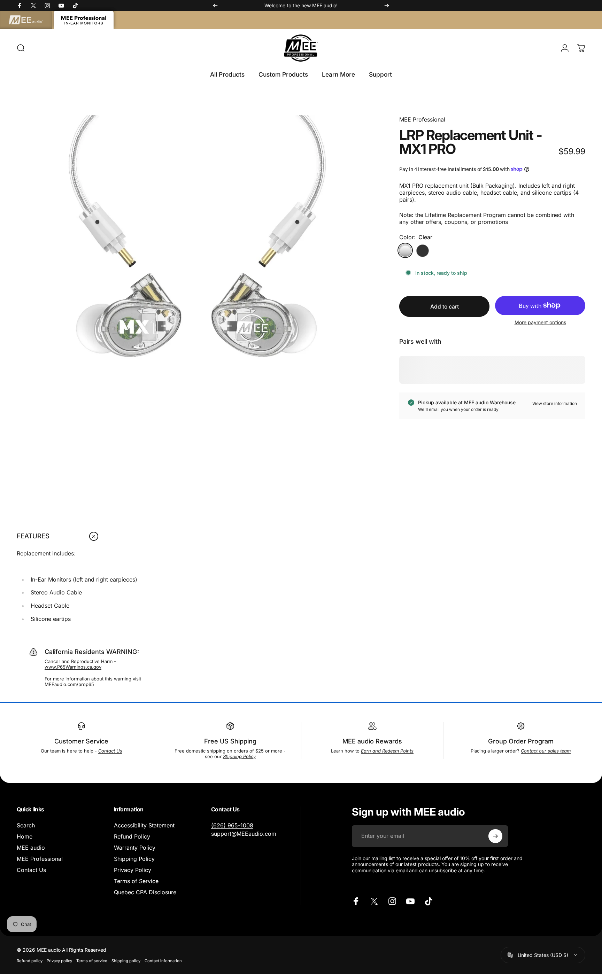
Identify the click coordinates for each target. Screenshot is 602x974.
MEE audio (31, 847)
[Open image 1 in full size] (197, 295)
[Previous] (215, 5)
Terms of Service (136, 881)
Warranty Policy (134, 847)
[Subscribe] (495, 836)
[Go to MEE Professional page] (84, 20)
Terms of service (91, 960)
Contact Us (31, 869)
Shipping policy (125, 960)
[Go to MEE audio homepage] (26, 20)
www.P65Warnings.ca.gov (73, 667)
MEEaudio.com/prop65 (69, 684)
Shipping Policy (134, 858)
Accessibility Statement (144, 825)
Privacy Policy (132, 869)
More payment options (540, 322)
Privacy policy (59, 960)
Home (24, 836)
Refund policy (30, 960)
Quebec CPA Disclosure (145, 892)
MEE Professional (422, 119)
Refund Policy (132, 836)
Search (26, 825)
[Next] (386, 5)
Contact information (163, 960)
